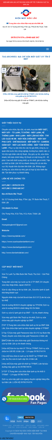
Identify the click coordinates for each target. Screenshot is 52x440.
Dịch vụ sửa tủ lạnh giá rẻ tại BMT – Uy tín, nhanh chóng (25, 313)
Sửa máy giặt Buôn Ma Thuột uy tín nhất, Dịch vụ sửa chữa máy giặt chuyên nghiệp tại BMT (24, 319)
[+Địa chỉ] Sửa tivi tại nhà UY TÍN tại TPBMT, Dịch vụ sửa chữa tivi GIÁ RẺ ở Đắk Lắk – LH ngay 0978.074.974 (25, 350)
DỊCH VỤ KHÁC (21, 427)
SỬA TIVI (11, 427)
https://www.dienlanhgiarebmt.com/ (17, 247)
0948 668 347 (32, 37)
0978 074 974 (17, 37)
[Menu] (47, 49)
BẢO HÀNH (33, 427)
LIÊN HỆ (41, 427)
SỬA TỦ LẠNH (31, 425)
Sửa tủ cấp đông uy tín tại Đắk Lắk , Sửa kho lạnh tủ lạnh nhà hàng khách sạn (25, 291)
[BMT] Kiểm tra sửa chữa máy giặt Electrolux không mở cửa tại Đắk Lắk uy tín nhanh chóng (25, 342)
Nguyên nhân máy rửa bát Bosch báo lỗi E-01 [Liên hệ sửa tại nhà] (26, 299)
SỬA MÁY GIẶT (18, 425)
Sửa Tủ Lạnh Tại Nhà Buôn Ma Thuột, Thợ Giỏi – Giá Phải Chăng (25, 275)
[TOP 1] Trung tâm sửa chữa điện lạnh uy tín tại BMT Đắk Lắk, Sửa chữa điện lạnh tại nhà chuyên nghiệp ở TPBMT (25, 326)
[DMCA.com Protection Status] (26, 417)
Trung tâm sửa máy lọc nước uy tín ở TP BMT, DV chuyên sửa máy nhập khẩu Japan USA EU (25, 283)
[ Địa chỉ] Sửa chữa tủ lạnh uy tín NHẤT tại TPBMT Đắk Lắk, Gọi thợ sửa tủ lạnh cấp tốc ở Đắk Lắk (24, 357)
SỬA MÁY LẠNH (43, 425)
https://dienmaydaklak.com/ (13, 236)
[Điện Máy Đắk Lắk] (26, 14)
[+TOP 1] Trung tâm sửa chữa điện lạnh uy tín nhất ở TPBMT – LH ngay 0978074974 (23, 373)
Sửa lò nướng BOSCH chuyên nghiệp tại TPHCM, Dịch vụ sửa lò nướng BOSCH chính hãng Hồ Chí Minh (25, 306)
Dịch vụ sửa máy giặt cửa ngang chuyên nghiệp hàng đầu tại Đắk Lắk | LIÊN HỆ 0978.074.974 (25, 380)
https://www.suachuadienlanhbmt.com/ (18, 242)
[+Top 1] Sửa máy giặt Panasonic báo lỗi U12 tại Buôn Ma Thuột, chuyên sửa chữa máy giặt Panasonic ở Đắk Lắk (26, 334)
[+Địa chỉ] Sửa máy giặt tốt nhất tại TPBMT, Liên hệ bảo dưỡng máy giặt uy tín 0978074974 (25, 365)
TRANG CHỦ (7, 425)
